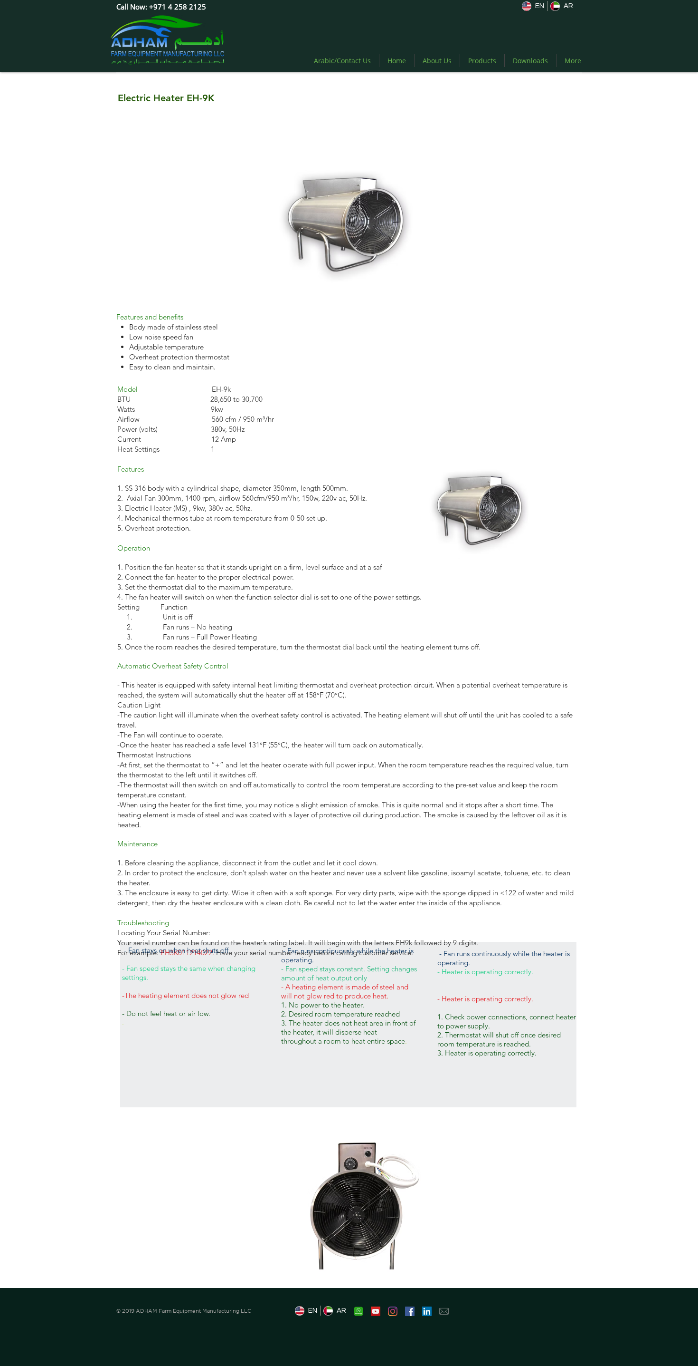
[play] (425, 1279)
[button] (361, 1204)
